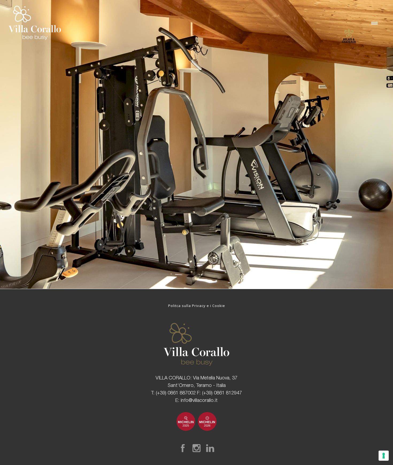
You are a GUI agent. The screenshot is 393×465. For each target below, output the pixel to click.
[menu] (375, 23)
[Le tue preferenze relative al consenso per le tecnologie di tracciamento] (384, 456)
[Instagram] (196, 448)
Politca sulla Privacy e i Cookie (196, 305)
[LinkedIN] (210, 448)
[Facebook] (183, 448)
